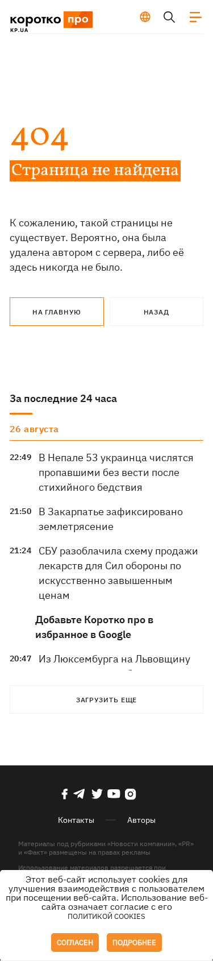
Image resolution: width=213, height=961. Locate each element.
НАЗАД (157, 312)
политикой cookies (106, 916)
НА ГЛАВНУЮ (56, 312)
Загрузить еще (106, 699)
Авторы (141, 820)
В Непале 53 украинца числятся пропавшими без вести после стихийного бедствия (116, 472)
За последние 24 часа (63, 398)
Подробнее (134, 942)
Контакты (76, 820)
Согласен (75, 942)
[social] (65, 794)
